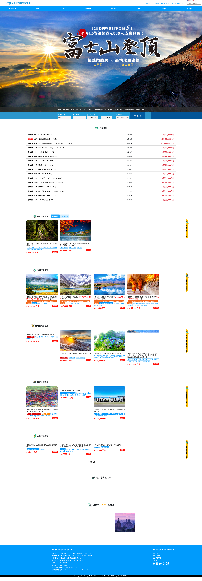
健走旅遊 (55, 216)
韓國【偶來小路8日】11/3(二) (40, 174)
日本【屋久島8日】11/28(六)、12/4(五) (42, 187)
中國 (37, 9)
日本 (63, 9)
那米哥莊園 (12, 9)
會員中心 (148, 3)
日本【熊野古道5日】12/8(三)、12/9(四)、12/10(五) (46, 191)
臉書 (163, 3)
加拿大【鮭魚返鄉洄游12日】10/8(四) (42, 139)
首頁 (169, 3)
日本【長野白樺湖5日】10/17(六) (41, 161)
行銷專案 (156, 3)
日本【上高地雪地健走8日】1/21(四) (42, 200)
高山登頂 (65, 216)
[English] (190, 1)
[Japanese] (192, 1)
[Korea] (196, 1)
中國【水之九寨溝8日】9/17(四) (40, 135)
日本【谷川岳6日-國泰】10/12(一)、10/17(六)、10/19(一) (48, 148)
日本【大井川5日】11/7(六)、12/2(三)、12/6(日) (45, 178)
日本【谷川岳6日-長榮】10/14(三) (41, 152)
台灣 (138, 9)
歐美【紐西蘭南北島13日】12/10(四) (42, 195)
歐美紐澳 (114, 9)
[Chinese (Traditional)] (188, 1)
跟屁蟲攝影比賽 (178, 3)
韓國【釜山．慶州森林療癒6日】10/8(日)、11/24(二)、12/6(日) (50, 143)
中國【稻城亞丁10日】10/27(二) (40, 165)
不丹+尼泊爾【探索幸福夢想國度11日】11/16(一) (46, 182)
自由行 (189, 9)
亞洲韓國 (88, 9)
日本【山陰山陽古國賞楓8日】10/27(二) (43, 169)
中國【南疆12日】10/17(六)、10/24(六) (43, 156)
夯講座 (164, 9)
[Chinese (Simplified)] (194, 1)
